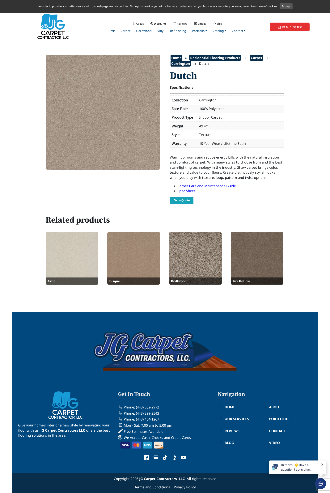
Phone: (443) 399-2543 (141, 413)
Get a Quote (182, 200)
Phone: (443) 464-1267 (141, 419)
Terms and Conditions (152, 487)
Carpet (256, 57)
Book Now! (291, 26)
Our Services (237, 419)
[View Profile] (146, 458)
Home (176, 57)
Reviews (232, 431)
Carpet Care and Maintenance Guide (206, 186)
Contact (277, 431)
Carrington (180, 63)
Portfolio (279, 419)
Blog (229, 442)
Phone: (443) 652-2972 (141, 407)
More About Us (31, 443)
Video (274, 442)
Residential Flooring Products (215, 57)
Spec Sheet (186, 191)
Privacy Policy (185, 487)
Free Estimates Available (143, 431)
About (275, 407)
